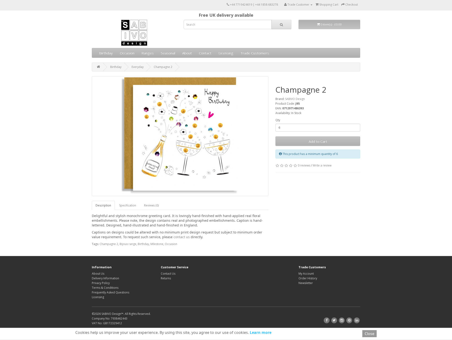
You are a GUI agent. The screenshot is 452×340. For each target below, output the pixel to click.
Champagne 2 (163, 67)
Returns (166, 278)
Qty (277, 120)
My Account (306, 274)
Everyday (138, 67)
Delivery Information (105, 278)
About (187, 53)
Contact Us (168, 274)
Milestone (156, 244)
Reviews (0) (151, 205)
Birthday (106, 53)
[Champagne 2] (180, 136)
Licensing (225, 53)
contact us (182, 237)
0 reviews (304, 165)
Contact (205, 53)
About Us (98, 274)
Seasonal (168, 53)
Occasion (127, 53)
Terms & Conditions (105, 288)
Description (103, 205)
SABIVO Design (295, 99)
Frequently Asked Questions (110, 292)
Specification (127, 205)
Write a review (322, 165)
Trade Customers (254, 53)
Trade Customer (298, 5)
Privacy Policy (101, 283)
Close (369, 333)
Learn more (260, 332)
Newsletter (306, 283)
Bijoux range (128, 244)
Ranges (147, 53)
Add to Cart (318, 141)
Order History (308, 278)
